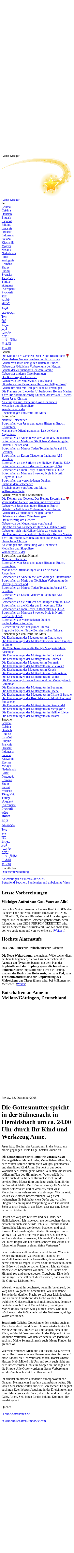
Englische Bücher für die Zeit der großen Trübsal (32, 630)
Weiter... (59, 930)
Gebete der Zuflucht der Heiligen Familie (27, 370)
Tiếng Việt (8, 278)
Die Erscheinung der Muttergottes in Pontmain (30, 662)
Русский (7, 292)
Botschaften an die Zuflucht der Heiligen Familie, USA (36, 462)
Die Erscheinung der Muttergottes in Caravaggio (32, 637)
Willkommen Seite (13, 491)
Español (7, 221)
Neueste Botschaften (14, 420)
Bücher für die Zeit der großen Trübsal (26, 626)
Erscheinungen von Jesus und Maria (24, 412)
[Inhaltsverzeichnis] (31, 1063)
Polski (5, 256)
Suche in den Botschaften (17, 484)
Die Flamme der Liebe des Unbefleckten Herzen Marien (37, 391)
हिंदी (4, 321)
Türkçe (6, 281)
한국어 (6, 348)
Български (9, 288)
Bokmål (6, 207)
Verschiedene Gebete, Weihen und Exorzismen (31, 359)
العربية (6, 325)
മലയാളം (8, 312)
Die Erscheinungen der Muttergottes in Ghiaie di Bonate (37, 694)
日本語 (6, 344)
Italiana (6, 239)
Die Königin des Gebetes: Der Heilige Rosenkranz (35, 355)
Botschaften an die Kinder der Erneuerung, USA (32, 466)
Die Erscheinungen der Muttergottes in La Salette (32, 655)
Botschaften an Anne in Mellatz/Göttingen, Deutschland (36, 437)
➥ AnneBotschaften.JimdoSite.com (24, 1421)
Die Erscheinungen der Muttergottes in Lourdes (31, 659)
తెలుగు (6, 303)
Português (8, 260)
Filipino (6, 224)
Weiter (21, 984)
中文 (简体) (9, 339)
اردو (4, 328)
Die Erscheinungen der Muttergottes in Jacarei (30, 716)
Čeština (6, 210)
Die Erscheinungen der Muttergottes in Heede (30, 691)
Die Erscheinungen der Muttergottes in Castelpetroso (34, 673)
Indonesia (8, 235)
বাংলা (4, 296)
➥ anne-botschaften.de (16, 1414)
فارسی (6, 332)
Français (7, 228)
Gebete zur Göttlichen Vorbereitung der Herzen (31, 366)
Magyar (6, 246)
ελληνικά (7, 285)
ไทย (4, 317)
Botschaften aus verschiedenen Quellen (26, 480)
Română (7, 264)
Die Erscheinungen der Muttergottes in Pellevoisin (33, 666)
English (6, 217)
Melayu (6, 249)
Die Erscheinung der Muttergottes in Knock (29, 669)
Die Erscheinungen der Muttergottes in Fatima (30, 676)
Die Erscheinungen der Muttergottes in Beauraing (32, 687)
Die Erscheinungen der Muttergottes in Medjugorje (33, 708)
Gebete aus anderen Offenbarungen (24, 373)
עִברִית (5, 336)
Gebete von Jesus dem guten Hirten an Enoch (30, 363)
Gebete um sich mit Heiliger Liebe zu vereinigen (32, 387)
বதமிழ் (5, 299)
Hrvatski (7, 231)
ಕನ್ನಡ (5, 307)
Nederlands (9, 253)
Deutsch (7, 214)
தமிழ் (5, 812)
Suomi (6, 271)
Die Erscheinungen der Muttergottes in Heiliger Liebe (35, 712)
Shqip (5, 267)
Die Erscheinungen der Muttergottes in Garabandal (33, 705)
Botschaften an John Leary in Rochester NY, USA (33, 469)
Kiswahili (8, 242)
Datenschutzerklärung (15, 871)
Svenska (7, 274)
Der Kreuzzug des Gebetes (19, 377)
